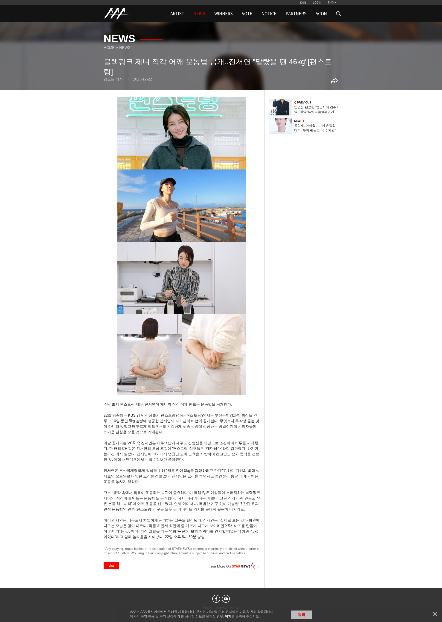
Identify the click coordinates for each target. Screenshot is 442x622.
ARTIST (177, 13)
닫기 (435, 614)
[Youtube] (226, 599)
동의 (301, 614)
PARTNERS (296, 13)
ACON (321, 13)
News (125, 48)
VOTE (247, 13)
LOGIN (317, 2)
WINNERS (223, 13)
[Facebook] (216, 599)
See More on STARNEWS (235, 565)
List (111, 565)
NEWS (199, 13)
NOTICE (269, 13)
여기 (228, 616)
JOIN (303, 2)
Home (109, 48)
